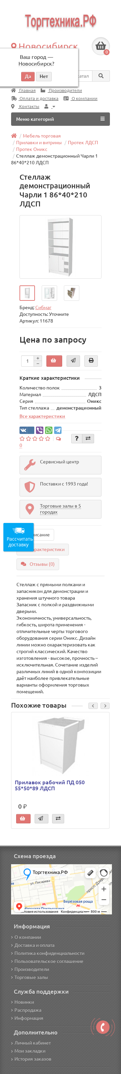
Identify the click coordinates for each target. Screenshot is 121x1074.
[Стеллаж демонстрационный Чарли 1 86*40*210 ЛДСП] (60, 247)
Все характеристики (42, 416)
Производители (65, 90)
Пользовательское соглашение (48, 961)
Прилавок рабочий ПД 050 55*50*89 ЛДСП (50, 785)
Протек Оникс (31, 149)
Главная (27, 90)
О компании (84, 98)
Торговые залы (31, 977)
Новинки (24, 1002)
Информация (28, 1018)
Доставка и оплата (34, 945)
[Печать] (91, 361)
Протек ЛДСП (83, 142)
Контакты (28, 106)
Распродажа (27, 1010)
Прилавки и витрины (39, 142)
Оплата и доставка (38, 98)
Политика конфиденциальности (49, 953)
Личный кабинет (32, 1043)
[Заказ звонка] (103, 1027)
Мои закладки (29, 1051)
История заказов (32, 1059)
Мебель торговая (42, 136)
